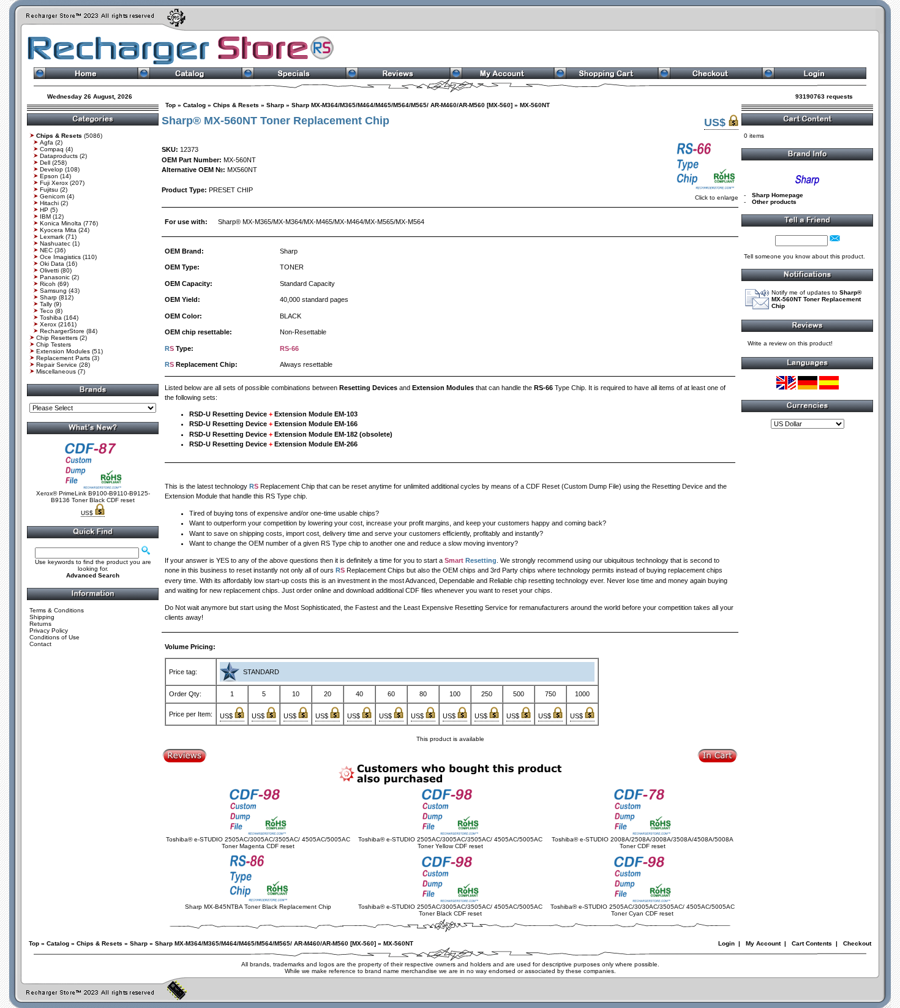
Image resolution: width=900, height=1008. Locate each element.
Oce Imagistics (60, 257)
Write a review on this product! (790, 343)
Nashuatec (55, 243)
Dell (45, 162)
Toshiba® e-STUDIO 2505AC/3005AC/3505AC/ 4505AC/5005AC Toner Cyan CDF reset (642, 910)
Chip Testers (53, 344)
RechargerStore (62, 331)
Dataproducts (59, 155)
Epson (49, 176)
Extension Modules (63, 351)
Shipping (41, 617)
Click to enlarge (716, 197)
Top (170, 105)
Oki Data (52, 263)
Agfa (46, 142)
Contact (40, 644)
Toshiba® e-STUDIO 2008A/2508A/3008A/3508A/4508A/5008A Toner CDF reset (642, 842)
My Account (763, 943)
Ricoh (48, 283)
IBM (45, 216)
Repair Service (56, 364)
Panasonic (55, 277)
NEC (46, 250)
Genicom (52, 196)
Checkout (857, 943)
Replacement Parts (63, 358)
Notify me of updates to (816, 299)
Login (726, 943)
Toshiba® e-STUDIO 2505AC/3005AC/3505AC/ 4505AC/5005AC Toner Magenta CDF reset (258, 842)
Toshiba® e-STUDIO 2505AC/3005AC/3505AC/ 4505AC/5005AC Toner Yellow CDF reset (450, 842)
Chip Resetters (57, 337)
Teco (46, 310)
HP (44, 209)
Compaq (52, 149)
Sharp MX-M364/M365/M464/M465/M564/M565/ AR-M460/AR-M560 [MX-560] (401, 105)
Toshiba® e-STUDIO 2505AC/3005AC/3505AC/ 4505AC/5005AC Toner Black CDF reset (450, 910)
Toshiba (51, 317)
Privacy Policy (48, 630)
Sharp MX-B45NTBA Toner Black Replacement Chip (258, 906)
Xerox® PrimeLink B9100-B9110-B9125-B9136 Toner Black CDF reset (93, 496)
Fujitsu (49, 189)
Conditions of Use (54, 637)
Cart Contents (812, 943)
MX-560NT (535, 105)
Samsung (53, 290)
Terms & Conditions (56, 610)
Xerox (48, 324)
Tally (46, 304)
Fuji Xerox (54, 182)
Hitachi (49, 203)
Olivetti (49, 270)
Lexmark (52, 236)
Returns (40, 623)
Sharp (48, 297)
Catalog (194, 105)
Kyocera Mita (58, 230)
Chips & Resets (236, 105)
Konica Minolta (60, 223)
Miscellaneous (56, 371)
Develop (51, 169)
